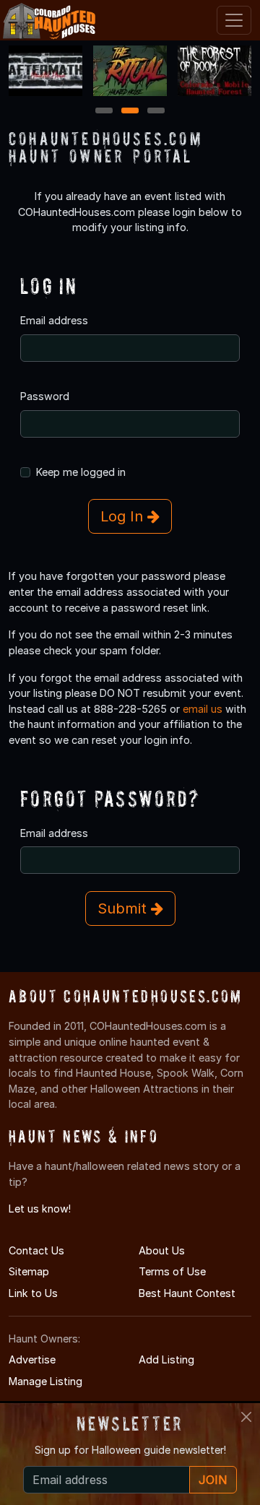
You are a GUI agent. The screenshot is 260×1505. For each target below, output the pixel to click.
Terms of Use (172, 1271)
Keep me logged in (81, 472)
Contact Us (36, 1250)
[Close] (246, 1417)
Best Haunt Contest (187, 1293)
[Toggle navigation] (234, 20)
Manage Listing (45, 1381)
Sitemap (29, 1271)
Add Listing (166, 1359)
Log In (123, 516)
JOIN (213, 1480)
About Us (162, 1250)
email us (202, 709)
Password (44, 396)
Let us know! (40, 1208)
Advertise (32, 1359)
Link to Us (33, 1293)
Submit (124, 908)
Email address (54, 320)
